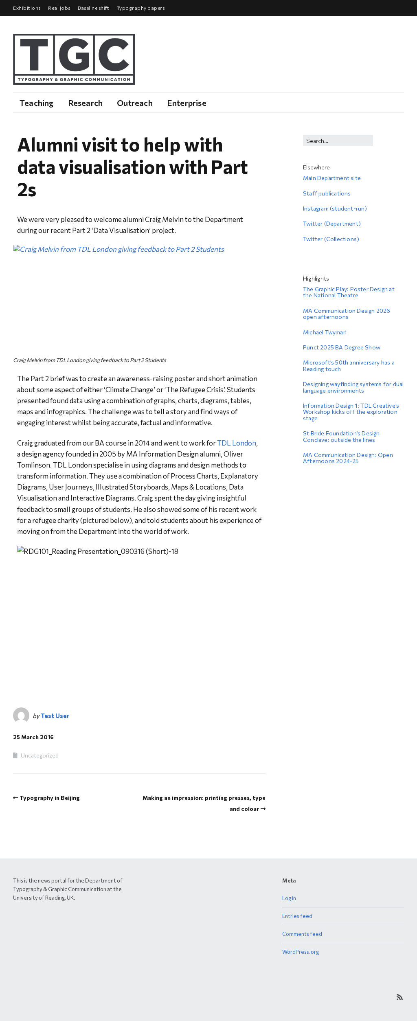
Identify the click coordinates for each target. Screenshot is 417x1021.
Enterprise (186, 103)
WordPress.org (300, 952)
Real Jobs (59, 8)
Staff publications (327, 193)
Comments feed (302, 934)
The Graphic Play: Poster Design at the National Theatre (349, 292)
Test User (55, 715)
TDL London (236, 443)
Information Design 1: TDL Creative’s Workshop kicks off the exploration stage (351, 412)
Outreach (135, 103)
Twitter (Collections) (331, 238)
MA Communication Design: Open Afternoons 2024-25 (348, 457)
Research (85, 103)
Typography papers (141, 8)
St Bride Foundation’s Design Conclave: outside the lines (341, 436)
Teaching (37, 103)
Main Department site (332, 177)
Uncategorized (40, 755)
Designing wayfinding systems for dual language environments (353, 386)
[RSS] (399, 997)
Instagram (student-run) (335, 208)
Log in (289, 898)
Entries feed (297, 916)
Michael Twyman (325, 332)
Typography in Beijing (50, 797)
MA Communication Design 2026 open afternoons (347, 313)
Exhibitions (27, 8)
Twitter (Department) (332, 223)
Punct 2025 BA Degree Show (341, 347)
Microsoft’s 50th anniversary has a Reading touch (349, 365)
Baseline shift (93, 8)
